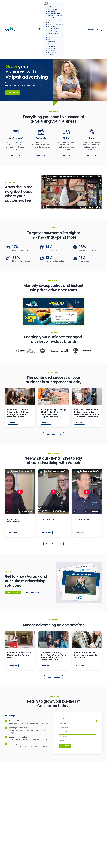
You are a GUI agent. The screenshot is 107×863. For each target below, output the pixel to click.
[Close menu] (46, 3)
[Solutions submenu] (55, 7)
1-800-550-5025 (92, 29)
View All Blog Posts (53, 677)
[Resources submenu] (56, 42)
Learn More (15, 155)
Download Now (12, 592)
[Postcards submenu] (55, 11)
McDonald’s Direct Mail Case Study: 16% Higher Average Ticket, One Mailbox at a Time (18, 413)
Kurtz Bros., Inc (47, 519)
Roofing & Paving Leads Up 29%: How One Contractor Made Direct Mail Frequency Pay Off (53, 413)
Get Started (13, 93)
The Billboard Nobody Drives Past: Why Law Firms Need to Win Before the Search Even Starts (53, 656)
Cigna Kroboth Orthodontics (14, 520)
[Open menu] (39, 29)
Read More (14, 666)
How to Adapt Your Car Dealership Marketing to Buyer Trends (85, 655)
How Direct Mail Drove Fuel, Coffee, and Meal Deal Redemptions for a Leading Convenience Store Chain (87, 413)
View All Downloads (31, 592)
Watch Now (14, 532)
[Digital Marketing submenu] (60, 20)
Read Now (13, 423)
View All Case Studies (53, 434)
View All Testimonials (53, 544)
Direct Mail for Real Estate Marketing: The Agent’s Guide (19, 655)
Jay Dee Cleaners (82, 519)
